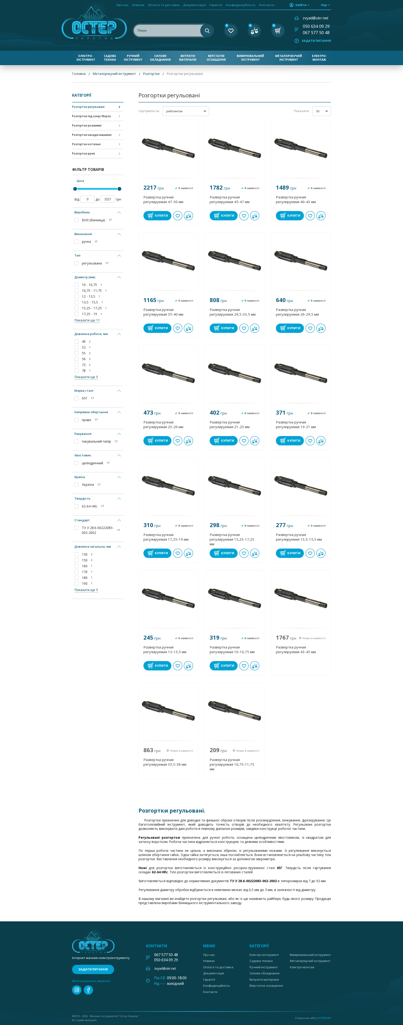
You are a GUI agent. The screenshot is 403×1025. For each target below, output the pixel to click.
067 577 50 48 (316, 32)
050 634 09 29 (316, 26)
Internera (324, 1018)
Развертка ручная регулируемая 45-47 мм (230, 199)
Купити (161, 215)
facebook (88, 990)
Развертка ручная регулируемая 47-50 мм (163, 199)
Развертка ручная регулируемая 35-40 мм (163, 312)
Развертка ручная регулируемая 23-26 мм (163, 424)
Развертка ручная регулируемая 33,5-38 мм (164, 762)
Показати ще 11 (87, 320)
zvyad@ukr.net (315, 18)
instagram (76, 990)
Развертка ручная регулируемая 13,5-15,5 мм (299, 537)
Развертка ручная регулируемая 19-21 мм (296, 424)
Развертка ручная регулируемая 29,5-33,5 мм (233, 312)
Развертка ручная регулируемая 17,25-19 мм (165, 537)
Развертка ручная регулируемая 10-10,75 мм (232, 649)
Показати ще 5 (86, 377)
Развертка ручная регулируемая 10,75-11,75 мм (232, 764)
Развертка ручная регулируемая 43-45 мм (296, 649)
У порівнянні (188, 215)
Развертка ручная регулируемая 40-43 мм (296, 199)
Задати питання (316, 41)
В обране (177, 215)
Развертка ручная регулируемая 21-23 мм (230, 424)
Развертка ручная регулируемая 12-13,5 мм (164, 649)
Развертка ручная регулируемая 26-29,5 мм (297, 312)
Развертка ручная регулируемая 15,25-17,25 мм (232, 539)
